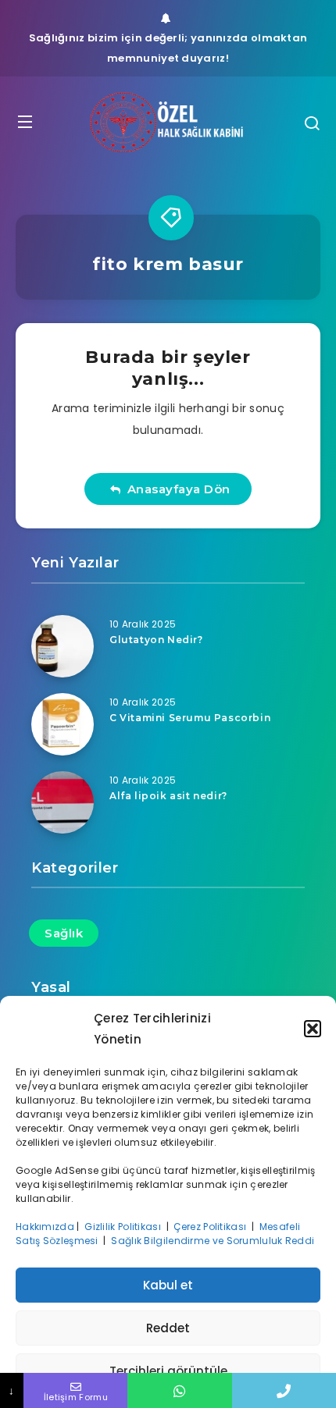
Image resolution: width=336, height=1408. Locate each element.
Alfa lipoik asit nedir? (168, 796)
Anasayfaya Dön (175, 489)
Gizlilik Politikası (123, 1226)
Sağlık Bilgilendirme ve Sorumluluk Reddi (213, 1240)
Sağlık (64, 933)
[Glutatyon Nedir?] (62, 646)
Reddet (168, 1328)
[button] (312, 1028)
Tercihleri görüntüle (168, 1371)
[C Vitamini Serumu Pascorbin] (62, 724)
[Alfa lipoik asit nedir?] (62, 802)
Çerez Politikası (210, 1226)
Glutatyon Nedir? (156, 639)
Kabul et (168, 1285)
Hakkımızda (45, 1226)
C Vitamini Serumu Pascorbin (189, 718)
